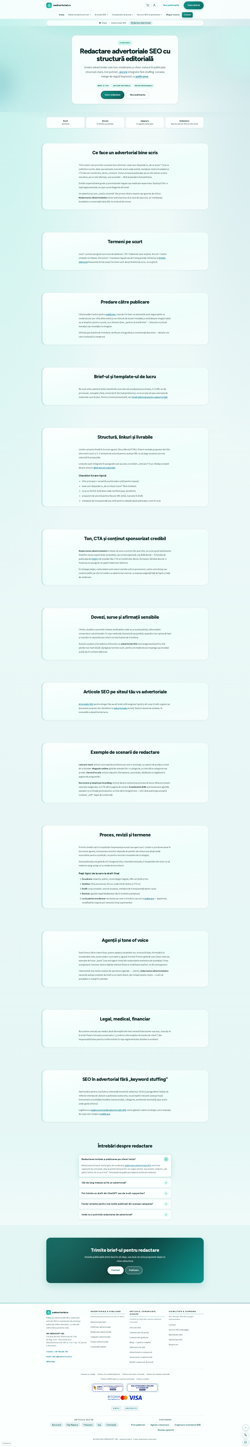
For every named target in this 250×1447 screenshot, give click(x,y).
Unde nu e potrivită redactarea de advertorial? (107, 1214)
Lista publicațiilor (98, 1346)
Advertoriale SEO (98, 1322)
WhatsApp (50, 1361)
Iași (99, 1425)
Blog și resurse (173, 15)
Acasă (61, 15)
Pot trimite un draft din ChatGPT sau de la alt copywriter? (113, 1193)
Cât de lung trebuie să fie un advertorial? (104, 1182)
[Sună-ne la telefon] (246, 1435)
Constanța (111, 1425)
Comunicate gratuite (139, 1337)
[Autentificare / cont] (154, 5)
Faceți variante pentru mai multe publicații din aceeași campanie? (117, 1204)
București (56, 1425)
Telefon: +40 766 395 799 (57, 1351)
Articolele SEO (86, 704)
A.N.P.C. (116, 1408)
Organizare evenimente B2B (187, 1425)
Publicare (134, 1270)
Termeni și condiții (88, 1374)
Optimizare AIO (175, 1339)
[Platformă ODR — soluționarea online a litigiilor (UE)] (142, 1387)
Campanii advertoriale (100, 1337)
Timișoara (88, 1425)
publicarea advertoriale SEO (138, 1165)
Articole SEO (100, 15)
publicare (111, 314)
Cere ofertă (194, 5)
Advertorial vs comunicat (141, 1352)
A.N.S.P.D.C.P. (131, 1408)
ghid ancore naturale (104, 467)
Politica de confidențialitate (109, 1374)
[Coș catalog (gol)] (147, 5)
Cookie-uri (7, 1443)
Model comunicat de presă (141, 1362)
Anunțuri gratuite (166, 1430)
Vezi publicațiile (171, 5)
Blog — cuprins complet (140, 1342)
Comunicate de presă (121, 15)
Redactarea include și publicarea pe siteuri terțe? (109, 1159)
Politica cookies (143, 1379)
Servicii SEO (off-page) (179, 1329)
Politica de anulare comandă (158, 1374)
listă (94, 559)
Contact (187, 15)
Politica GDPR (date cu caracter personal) (117, 1379)
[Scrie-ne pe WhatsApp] (246, 1442)
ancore (123, 72)
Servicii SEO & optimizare (148, 15)
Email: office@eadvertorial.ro (59, 1356)
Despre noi (173, 1344)
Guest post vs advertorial (141, 1357)
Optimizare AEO (176, 1334)
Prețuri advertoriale (99, 1341)
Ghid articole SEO (137, 1347)
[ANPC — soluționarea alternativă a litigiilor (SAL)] (107, 1387)
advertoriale (120, 708)
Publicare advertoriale (101, 1327)
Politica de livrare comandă (133, 1374)
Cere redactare (112, 94)
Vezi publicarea (137, 94)
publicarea (142, 77)
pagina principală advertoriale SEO (108, 1110)
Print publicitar (138, 1425)
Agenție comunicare (159, 1425)
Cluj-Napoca (72, 1425)
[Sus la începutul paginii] (246, 1428)
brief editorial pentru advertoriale (150, 397)
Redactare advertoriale (101, 1332)
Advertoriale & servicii (78, 15)
